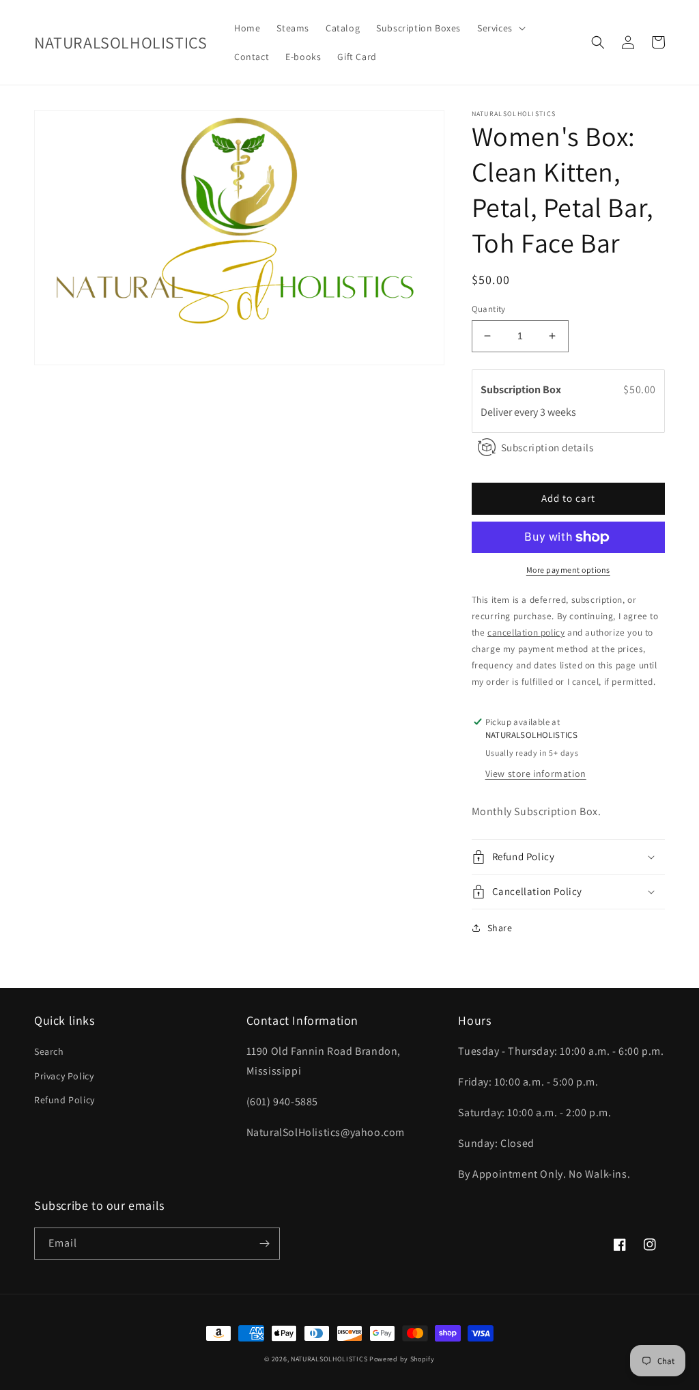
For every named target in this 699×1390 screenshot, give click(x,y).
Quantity (489, 309)
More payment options (568, 570)
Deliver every (510, 412)
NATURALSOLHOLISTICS (329, 1358)
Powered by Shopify (402, 1358)
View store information (535, 773)
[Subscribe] (264, 1244)
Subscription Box (522, 389)
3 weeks (558, 412)
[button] (500, 28)
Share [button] (500, 928)
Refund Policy (64, 1100)
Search (49, 1051)
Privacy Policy (64, 1076)
